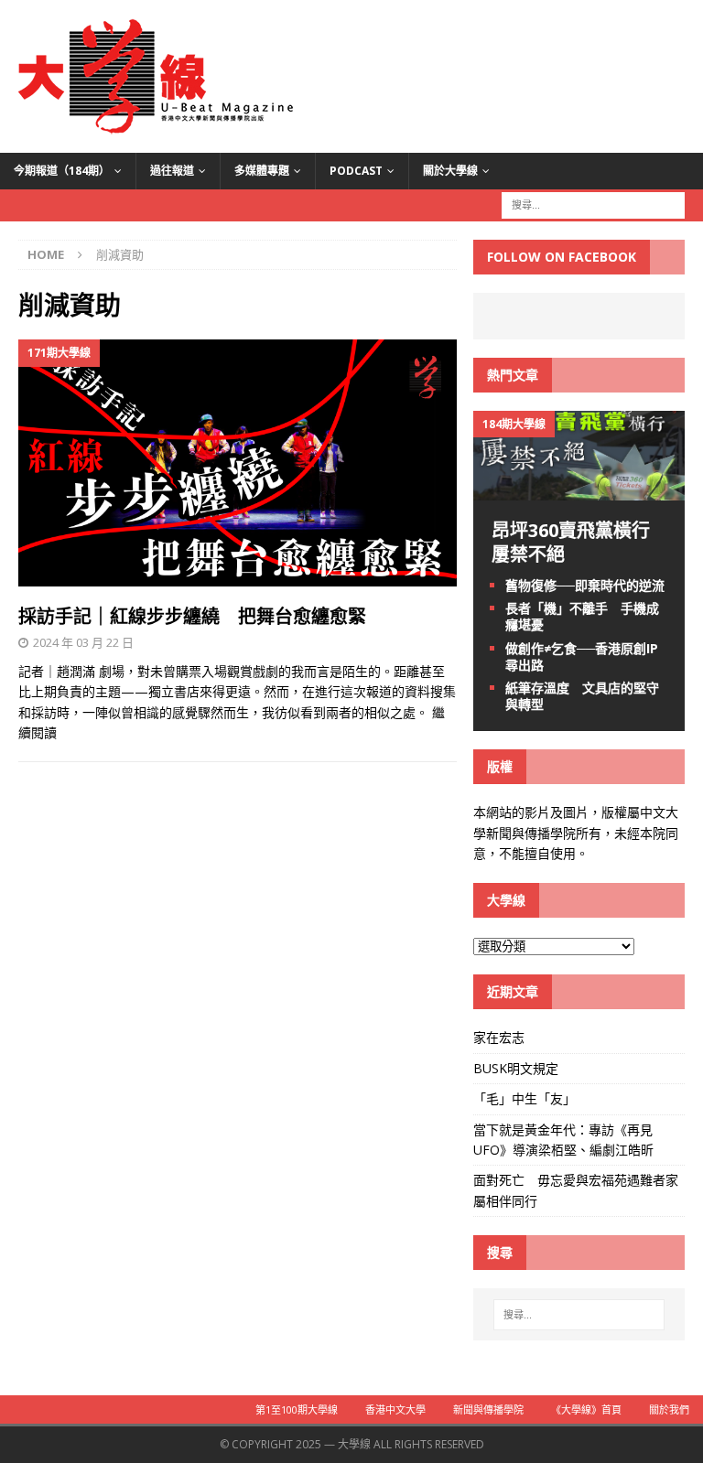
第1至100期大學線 (296, 1409)
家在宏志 (499, 1037)
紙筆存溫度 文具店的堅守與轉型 (582, 696)
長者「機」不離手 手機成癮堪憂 (582, 616)
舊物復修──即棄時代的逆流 (585, 585)
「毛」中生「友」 (524, 1098)
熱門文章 (512, 374)
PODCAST (356, 170)
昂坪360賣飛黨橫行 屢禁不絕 (580, 542)
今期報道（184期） (62, 170)
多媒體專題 (261, 170)
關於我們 (669, 1409)
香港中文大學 (395, 1409)
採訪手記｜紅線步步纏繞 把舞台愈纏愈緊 (192, 616)
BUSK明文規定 (515, 1068)
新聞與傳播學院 (488, 1409)
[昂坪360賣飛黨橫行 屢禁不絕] (578, 490)
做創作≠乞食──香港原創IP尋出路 (581, 656)
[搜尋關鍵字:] (593, 203)
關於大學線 (450, 170)
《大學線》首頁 (586, 1409)
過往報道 (172, 170)
